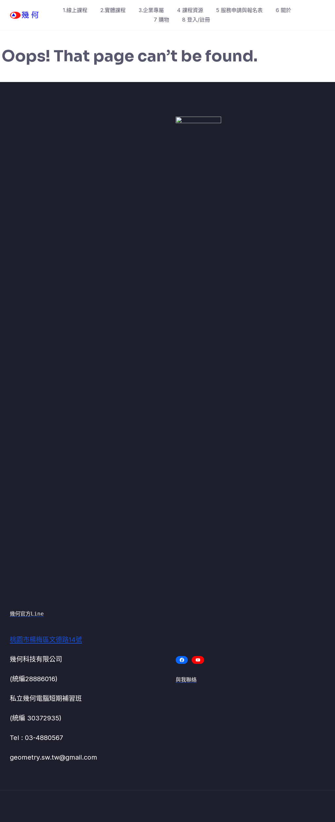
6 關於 (283, 10)
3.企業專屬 (151, 10)
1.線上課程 (75, 10)
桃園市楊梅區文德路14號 (46, 640)
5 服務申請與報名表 (239, 10)
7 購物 (161, 19)
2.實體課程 (113, 10)
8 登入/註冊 (196, 19)
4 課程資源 (190, 10)
